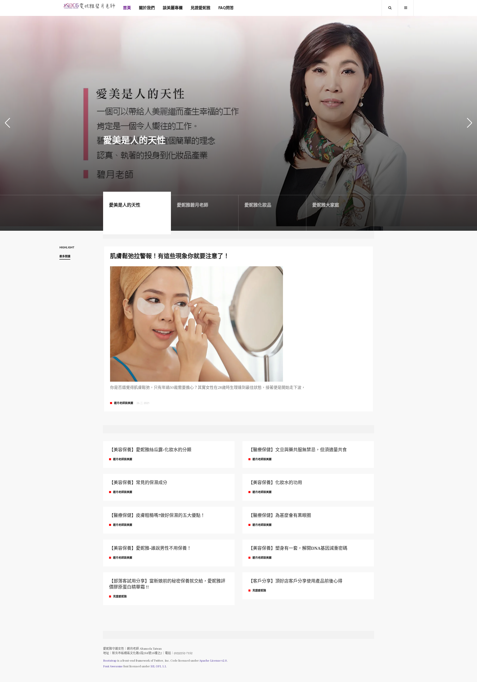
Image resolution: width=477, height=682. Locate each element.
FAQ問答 (226, 8)
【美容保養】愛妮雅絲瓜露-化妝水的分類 (150, 450)
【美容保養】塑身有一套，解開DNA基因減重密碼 (297, 548)
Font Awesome (113, 666)
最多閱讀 (64, 257)
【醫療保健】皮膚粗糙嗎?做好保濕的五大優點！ (157, 515)
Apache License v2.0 (213, 661)
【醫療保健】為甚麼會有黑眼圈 (279, 515)
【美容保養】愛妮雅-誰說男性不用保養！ (150, 548)
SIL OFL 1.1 (158, 666)
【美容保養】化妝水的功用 (275, 483)
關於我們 (147, 8)
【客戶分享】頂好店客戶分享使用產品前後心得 (295, 581)
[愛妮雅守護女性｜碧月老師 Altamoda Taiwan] (89, 6)
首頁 (127, 8)
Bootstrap (110, 661)
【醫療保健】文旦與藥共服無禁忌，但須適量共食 (297, 450)
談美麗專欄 (173, 8)
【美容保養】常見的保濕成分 (138, 483)
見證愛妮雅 (200, 8)
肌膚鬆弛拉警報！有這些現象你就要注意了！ (169, 256)
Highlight (66, 248)
